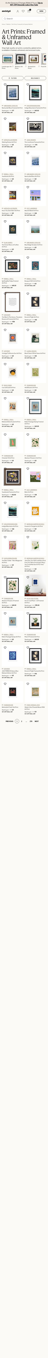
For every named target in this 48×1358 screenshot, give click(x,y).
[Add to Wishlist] (5, 84)
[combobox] (24, 18)
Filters (14, 78)
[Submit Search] (4, 18)
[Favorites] (23, 11)
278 (31, 721)
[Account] (17, 11)
